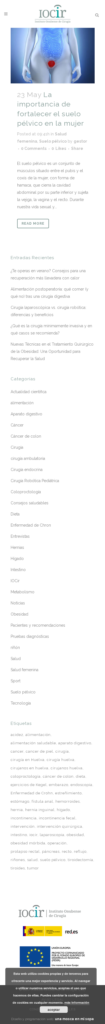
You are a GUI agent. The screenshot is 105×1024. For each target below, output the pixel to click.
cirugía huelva (60, 760)
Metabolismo (22, 592)
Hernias (17, 547)
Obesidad (19, 614)
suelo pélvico (53, 860)
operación (57, 843)
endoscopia (81, 785)
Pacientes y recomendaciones (38, 625)
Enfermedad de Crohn (32, 793)
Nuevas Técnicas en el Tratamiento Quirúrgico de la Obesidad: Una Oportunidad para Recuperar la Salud (52, 351)
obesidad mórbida (28, 843)
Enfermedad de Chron (31, 525)
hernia (17, 810)
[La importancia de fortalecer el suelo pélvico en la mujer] (53, 55)
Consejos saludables (29, 503)
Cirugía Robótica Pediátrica (35, 480)
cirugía (62, 751)
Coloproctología (26, 492)
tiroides (18, 868)
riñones (18, 860)
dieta (80, 776)
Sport (15, 681)
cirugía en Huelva (28, 760)
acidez (17, 735)
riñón (15, 647)
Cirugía (17, 447)
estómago (20, 801)
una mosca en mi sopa (74, 1019)
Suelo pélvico (53, 141)
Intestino (18, 569)
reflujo (80, 851)
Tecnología (21, 703)
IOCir (15, 581)
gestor (80, 141)
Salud (16, 658)
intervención (23, 826)
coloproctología (26, 776)
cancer (17, 751)
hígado (63, 810)
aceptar (54, 1009)
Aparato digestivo (26, 414)
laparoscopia (52, 835)
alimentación (22, 403)
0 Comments (33, 148)
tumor (33, 868)
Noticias (18, 603)
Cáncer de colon (26, 436)
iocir (33, 835)
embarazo (58, 785)
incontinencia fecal (57, 818)
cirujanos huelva (67, 768)
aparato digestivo (74, 743)
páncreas (51, 851)
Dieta (15, 514)
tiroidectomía (80, 860)
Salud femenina (24, 670)
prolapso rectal (25, 851)
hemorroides (67, 801)
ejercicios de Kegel (29, 785)
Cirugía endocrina (27, 469)
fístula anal (42, 801)
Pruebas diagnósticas (30, 636)
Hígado (17, 558)
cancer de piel (39, 751)
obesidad (75, 835)
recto (67, 851)
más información (76, 1002)
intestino (19, 835)
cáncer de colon (58, 776)
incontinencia (24, 818)
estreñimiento (68, 793)
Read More (33, 223)
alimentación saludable (33, 743)
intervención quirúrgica (59, 826)
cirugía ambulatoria (28, 458)
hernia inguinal (40, 810)
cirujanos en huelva (29, 768)
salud (32, 860)
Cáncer (17, 425)
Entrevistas (20, 536)
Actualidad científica (28, 392)
